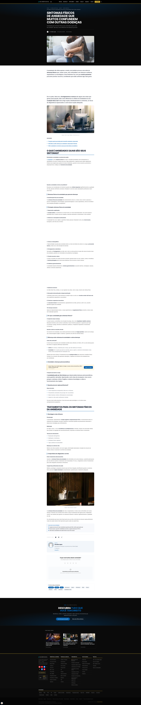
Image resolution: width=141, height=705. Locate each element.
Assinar (97, 1)
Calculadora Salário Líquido (76, 664)
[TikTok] (40, 669)
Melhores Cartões (74, 684)
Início (48, 8)
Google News (43, 672)
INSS (44, 692)
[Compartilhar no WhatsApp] (56, 537)
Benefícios (65, 1)
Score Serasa (63, 665)
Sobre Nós (84, 659)
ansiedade (50, 159)
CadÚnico (51, 665)
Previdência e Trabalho (54, 677)
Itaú (61, 679)
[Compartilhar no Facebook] (59, 537)
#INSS (55, 589)
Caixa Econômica (63, 673)
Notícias (60, 1)
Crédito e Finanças (64, 659)
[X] (47, 667)
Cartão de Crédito (64, 663)
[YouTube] (42, 667)
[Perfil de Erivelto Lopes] (47, 32)
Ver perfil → (57, 550)
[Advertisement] (70, 86)
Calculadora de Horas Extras (75, 669)
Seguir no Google (88, 367)
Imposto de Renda (53, 679)
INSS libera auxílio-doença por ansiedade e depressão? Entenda (62, 143)
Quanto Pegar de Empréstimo (74, 678)
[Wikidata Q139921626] (52, 701)
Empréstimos (63, 661)
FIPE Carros (73, 680)
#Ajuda (61, 587)
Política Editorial (85, 665)
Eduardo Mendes (99, 701)
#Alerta (72, 587)
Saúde (60, 8)
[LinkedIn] (42, 669)
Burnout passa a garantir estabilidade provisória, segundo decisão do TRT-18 (64, 528)
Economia (98, 692)
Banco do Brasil (63, 675)
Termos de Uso (85, 667)
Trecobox (94, 665)
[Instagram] (40, 667)
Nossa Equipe (84, 661)
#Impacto (50, 589)
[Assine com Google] (70, 576)
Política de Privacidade (86, 663)
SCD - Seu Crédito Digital (97, 659)
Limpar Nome (63, 667)
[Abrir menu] (51, 2)
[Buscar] (101, 2)
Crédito (77, 1)
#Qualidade (60, 589)
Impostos (86, 1)
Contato (83, 671)
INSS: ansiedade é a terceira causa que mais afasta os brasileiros (62, 145)
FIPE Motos (73, 682)
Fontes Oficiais (84, 669)
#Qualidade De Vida (68, 589)
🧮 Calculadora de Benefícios (74, 660)
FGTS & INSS (71, 1)
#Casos (87, 587)
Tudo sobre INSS (53, 659)
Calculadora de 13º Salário (75, 666)
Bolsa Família (52, 663)
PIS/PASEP (87, 692)
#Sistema (56, 587)
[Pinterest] (44, 669)
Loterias (92, 1)
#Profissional (67, 587)
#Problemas (78, 587)
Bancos (81, 1)
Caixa (51, 694)
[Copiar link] (61, 537)
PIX (61, 669)
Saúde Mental (66, 8)
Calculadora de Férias (75, 671)
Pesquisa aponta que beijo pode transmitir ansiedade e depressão (63, 141)
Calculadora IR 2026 (74, 673)
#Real (83, 587)
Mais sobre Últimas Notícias (77, 619)
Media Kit (83, 673)
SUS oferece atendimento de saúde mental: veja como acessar (62, 530)
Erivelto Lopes (53, 31)
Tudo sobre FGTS (53, 661)
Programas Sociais (53, 675)
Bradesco (62, 677)
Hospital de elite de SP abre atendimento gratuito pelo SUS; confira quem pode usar (66, 527)
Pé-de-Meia (52, 671)
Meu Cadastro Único (96, 663)
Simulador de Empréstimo (75, 675)
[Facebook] (44, 667)
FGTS (48, 692)
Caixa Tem (51, 667)
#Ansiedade (51, 587)
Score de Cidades (96, 661)
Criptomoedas (41, 694)
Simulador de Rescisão (75, 662)
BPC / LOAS (52, 669)
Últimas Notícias (54, 8)
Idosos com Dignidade (97, 667)
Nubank (62, 671)
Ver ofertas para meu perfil (63, 619)
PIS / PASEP (52, 673)
